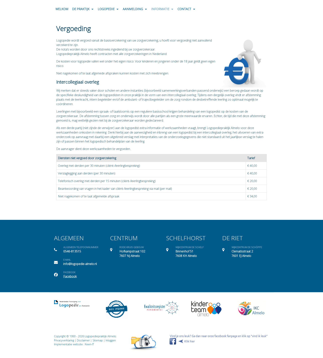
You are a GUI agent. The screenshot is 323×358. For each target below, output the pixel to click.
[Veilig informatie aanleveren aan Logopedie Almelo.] (143, 342)
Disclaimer (83, 340)
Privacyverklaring (64, 340)
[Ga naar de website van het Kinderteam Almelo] (206, 308)
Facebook (70, 276)
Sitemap (98, 340)
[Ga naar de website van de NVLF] (72, 303)
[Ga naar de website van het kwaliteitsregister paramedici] (161, 307)
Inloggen (111, 340)
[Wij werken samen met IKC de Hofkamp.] (251, 308)
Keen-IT (89, 344)
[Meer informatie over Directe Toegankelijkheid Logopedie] (116, 309)
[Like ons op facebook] (218, 339)
